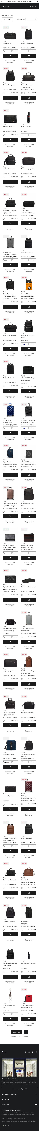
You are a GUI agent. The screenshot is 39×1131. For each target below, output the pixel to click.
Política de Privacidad (7, 1118)
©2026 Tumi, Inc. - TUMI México (9, 1117)
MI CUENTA (5, 1099)
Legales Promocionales (19, 1118)
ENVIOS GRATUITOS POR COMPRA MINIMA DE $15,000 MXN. (21, 1)
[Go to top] (26, 1032)
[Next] (37, 1)
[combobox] (19, 1125)
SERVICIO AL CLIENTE (9, 1094)
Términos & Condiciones (25, 1117)
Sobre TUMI (5, 1104)
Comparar (15, 51)
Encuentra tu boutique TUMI (19, 1089)
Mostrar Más (16, 1032)
